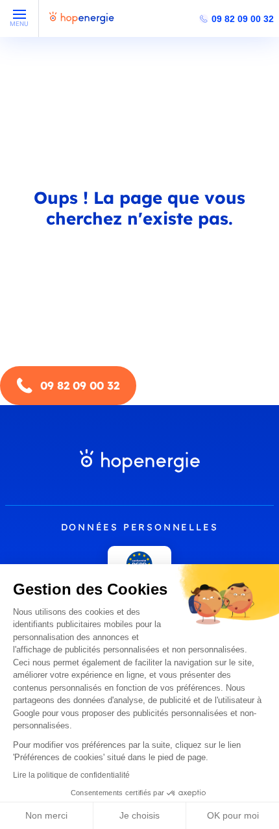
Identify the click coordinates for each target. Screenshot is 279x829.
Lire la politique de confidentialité (71, 775)
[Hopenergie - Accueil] (81, 23)
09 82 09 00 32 (243, 19)
